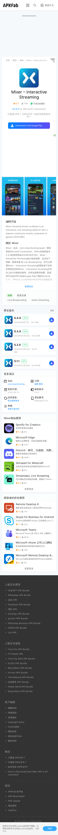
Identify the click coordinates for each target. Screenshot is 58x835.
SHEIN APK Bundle (17, 628)
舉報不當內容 (13, 409)
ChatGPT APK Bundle (18, 590)
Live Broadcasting (17, 300)
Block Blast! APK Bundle (20, 668)
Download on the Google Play (28, 125)
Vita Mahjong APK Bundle (21, 677)
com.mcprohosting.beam (19, 384)
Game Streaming (40, 300)
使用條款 (12, 717)
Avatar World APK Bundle (20, 686)
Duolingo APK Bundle (18, 613)
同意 (50, 828)
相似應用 (12, 805)
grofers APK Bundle (18, 618)
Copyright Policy (16, 722)
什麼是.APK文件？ (16, 757)
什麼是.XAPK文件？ (17, 762)
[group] (13, 196)
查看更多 (29, 489)
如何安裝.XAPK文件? (18, 767)
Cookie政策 (13, 726)
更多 (52, 310)
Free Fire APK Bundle (19, 649)
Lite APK (12, 632)
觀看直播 (21, 295)
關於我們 (12, 740)
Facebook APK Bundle (19, 604)
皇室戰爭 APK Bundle (18, 682)
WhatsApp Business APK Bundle (24, 623)
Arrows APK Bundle (18, 672)
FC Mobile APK (15, 654)
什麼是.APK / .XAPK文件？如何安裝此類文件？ (29, 115)
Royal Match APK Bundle (20, 691)
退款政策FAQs (15, 736)
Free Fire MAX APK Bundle (21, 658)
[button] (52, 196)
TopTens (12, 810)
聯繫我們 (12, 708)
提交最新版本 (13, 400)
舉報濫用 (12, 712)
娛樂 (10, 295)
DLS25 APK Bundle (17, 663)
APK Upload (14, 801)
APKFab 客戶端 (15, 791)
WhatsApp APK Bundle (19, 595)
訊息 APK (12, 600)
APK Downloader (16, 796)
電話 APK (12, 609)
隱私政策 (12, 731)
